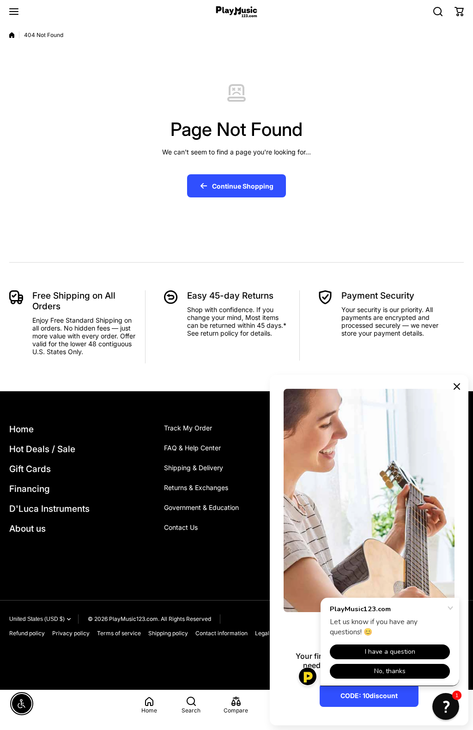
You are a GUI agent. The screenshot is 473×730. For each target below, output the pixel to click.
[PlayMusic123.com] (236, 11)
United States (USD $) (37, 619)
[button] (459, 11)
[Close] (456, 386)
